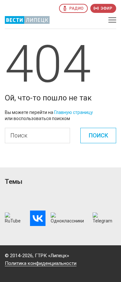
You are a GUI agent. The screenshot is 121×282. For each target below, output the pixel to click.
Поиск (98, 135)
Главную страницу (73, 112)
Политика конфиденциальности (40, 263)
